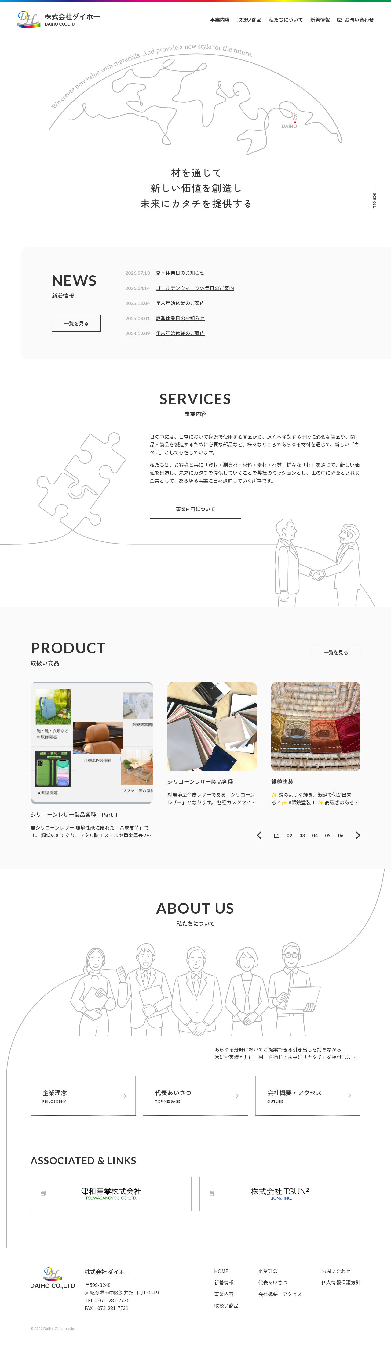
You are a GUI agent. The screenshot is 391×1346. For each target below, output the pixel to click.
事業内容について (195, 508)
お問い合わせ (359, 19)
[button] (259, 835)
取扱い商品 (249, 19)
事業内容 (220, 19)
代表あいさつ (173, 1095)
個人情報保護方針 (340, 1282)
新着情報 (320, 19)
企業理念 (54, 1095)
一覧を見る (76, 323)
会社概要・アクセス (294, 1095)
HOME (221, 1271)
